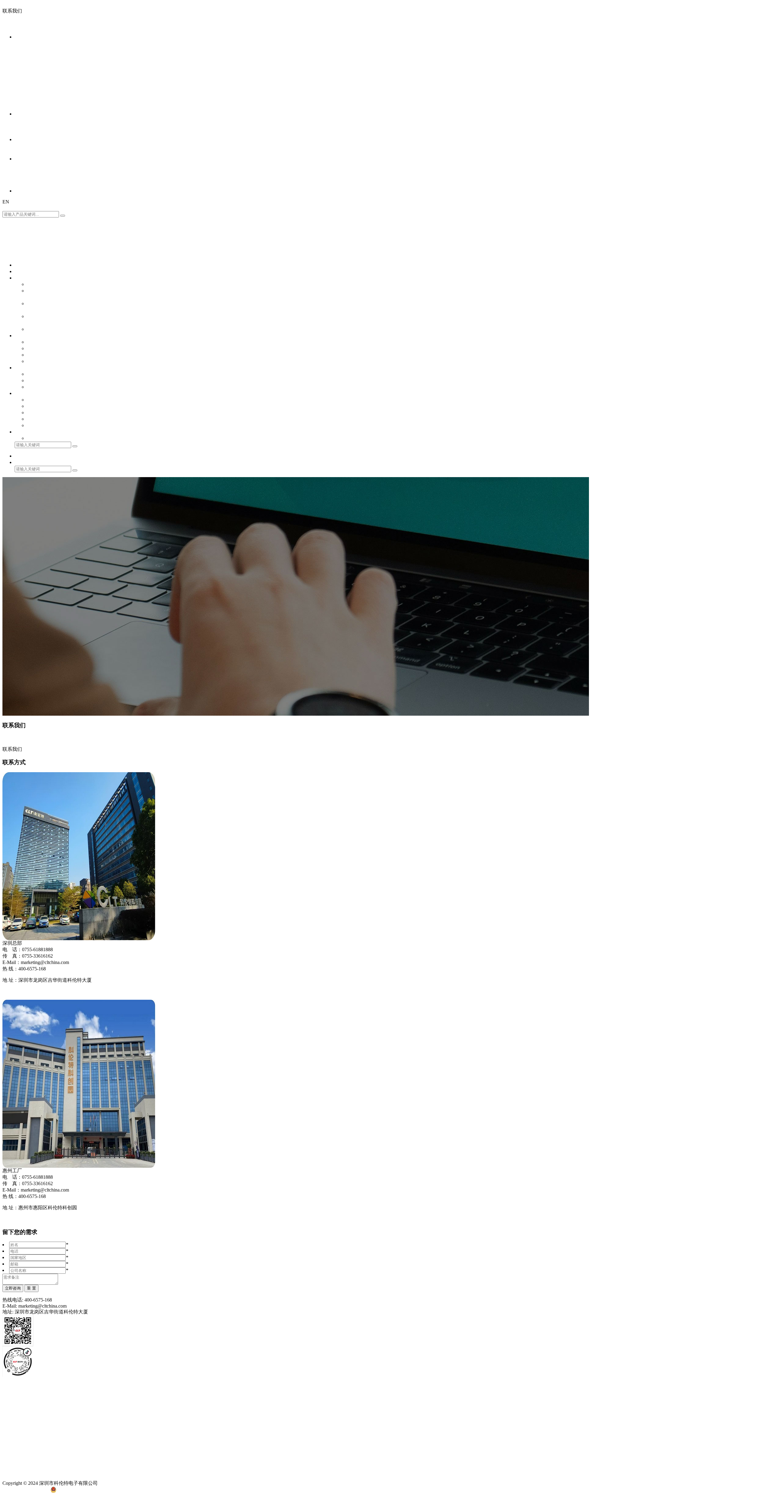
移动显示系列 (29, 43)
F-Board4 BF (725, 49)
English (23, 207)
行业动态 (24, 152)
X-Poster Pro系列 (681, 56)
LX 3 (649, 75)
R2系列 (634, 62)
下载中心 (100, 1399)
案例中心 (24, 113)
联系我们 (24, 190)
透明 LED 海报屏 (33, 101)
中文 (7, 207)
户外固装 (24, 81)
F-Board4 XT (699, 49)
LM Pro (707, 75)
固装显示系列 (29, 68)
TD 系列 (635, 81)
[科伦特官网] (20, 27)
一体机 (22, 49)
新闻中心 (24, 139)
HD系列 (635, 75)
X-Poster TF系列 (753, 56)
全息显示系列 (29, 88)
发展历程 (24, 178)
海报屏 (22, 56)
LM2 (695, 75)
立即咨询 (13, 1288)
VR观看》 (13, 991)
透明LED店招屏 (32, 94)
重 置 (31, 1288)
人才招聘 (24, 184)
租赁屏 (22, 62)
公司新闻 (24, 145)
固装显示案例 (29, 126)
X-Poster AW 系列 (717, 56)
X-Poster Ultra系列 (645, 56)
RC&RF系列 (655, 62)
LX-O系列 (665, 75)
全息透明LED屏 (32, 107)
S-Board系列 (639, 49)
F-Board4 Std (751, 49)
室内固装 (24, 75)
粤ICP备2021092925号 (25, 1491)
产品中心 (24, 36)
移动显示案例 (29, 120)
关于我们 (24, 158)
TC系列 (652, 81)
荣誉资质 (24, 171)
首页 (19, 271)
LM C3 (683, 75)
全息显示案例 (29, 133)
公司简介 (24, 165)
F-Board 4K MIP (669, 49)
